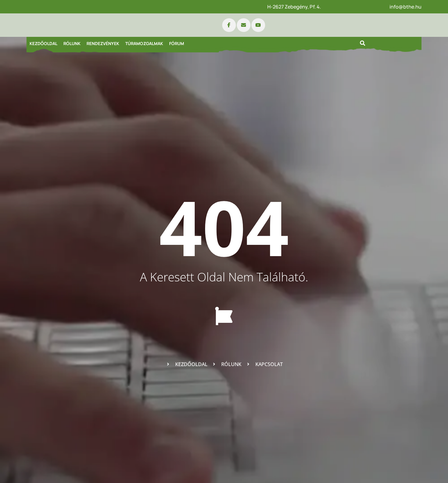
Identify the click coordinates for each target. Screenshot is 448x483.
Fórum (176, 43)
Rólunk (71, 43)
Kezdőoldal (43, 43)
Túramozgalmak (144, 43)
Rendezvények (103, 43)
